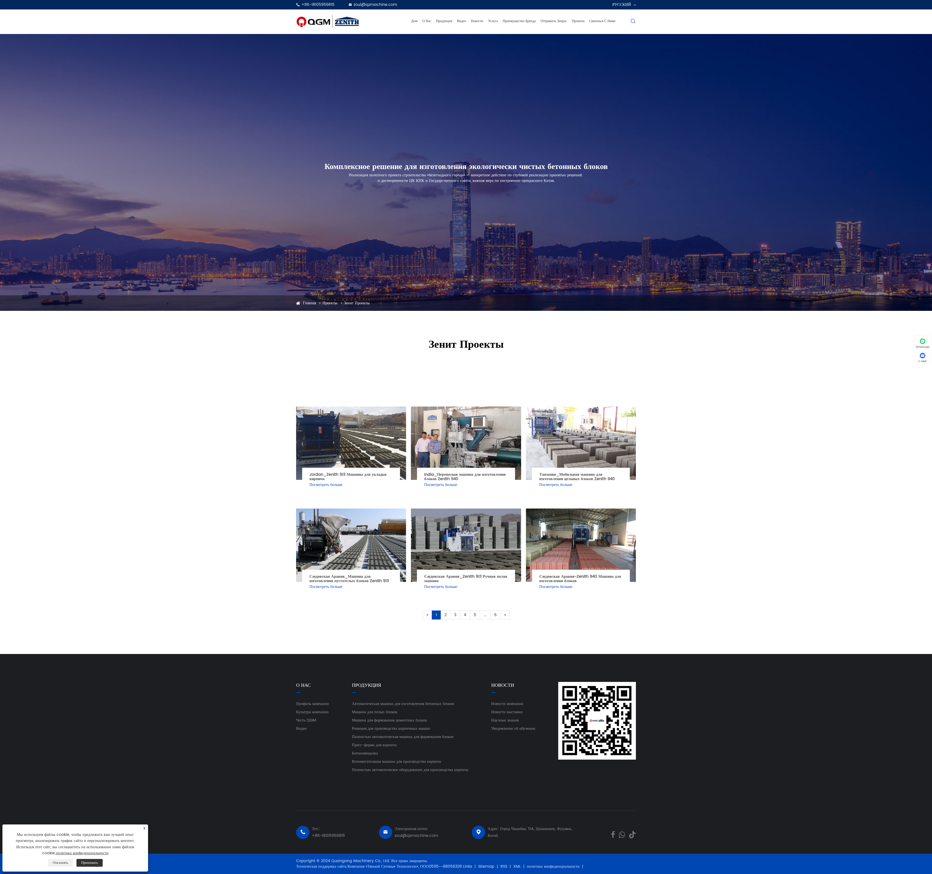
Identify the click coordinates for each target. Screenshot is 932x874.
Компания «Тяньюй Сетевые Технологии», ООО (388, 866)
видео (461, 21)
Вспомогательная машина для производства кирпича (396, 761)
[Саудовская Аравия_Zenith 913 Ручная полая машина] (466, 545)
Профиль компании (312, 704)
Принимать (89, 863)
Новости (477, 21)
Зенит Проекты (357, 303)
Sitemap (486, 866)
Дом (414, 21)
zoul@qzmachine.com (375, 4)
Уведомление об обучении (513, 728)
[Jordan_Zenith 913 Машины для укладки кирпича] (351, 443)
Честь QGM (306, 720)
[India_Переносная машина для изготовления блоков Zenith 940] (466, 443)
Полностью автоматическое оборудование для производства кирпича (410, 770)
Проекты (578, 21)
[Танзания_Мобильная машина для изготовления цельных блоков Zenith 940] (581, 443)
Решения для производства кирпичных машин (391, 728)
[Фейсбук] (613, 834)
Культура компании (312, 712)
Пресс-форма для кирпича (374, 745)
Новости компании (507, 704)
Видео (301, 728)
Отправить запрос (554, 21)
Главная (309, 303)
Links (467, 866)
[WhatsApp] (622, 834)
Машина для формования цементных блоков (389, 720)
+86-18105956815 (317, 4)
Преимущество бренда (519, 21)
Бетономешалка (365, 753)
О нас (426, 21)
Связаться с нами (602, 21)
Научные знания (505, 720)
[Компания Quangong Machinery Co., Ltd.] (327, 21)
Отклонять (60, 863)
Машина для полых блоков (374, 712)
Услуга (493, 21)
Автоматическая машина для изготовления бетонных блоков (403, 704)
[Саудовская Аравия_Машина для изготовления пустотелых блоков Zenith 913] (351, 545)
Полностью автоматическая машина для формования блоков (402, 737)
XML (517, 866)
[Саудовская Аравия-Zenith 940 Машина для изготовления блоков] (581, 545)
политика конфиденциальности (553, 866)
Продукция (444, 21)
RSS (503, 866)
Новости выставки (507, 712)
